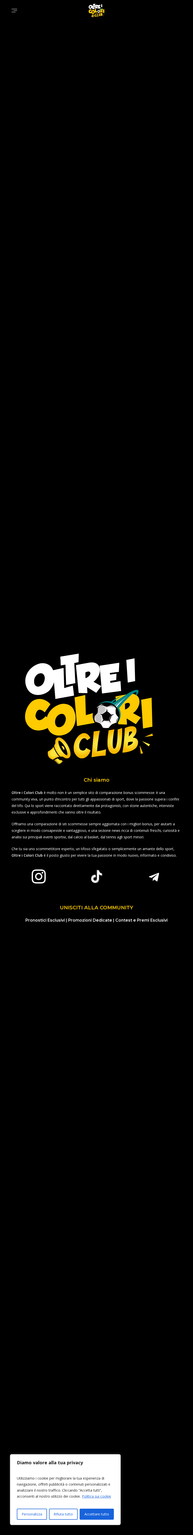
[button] (14, 10)
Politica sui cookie (96, 1496)
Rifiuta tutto (63, 1514)
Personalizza (32, 1514)
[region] (65, 1489)
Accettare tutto (96, 1514)
